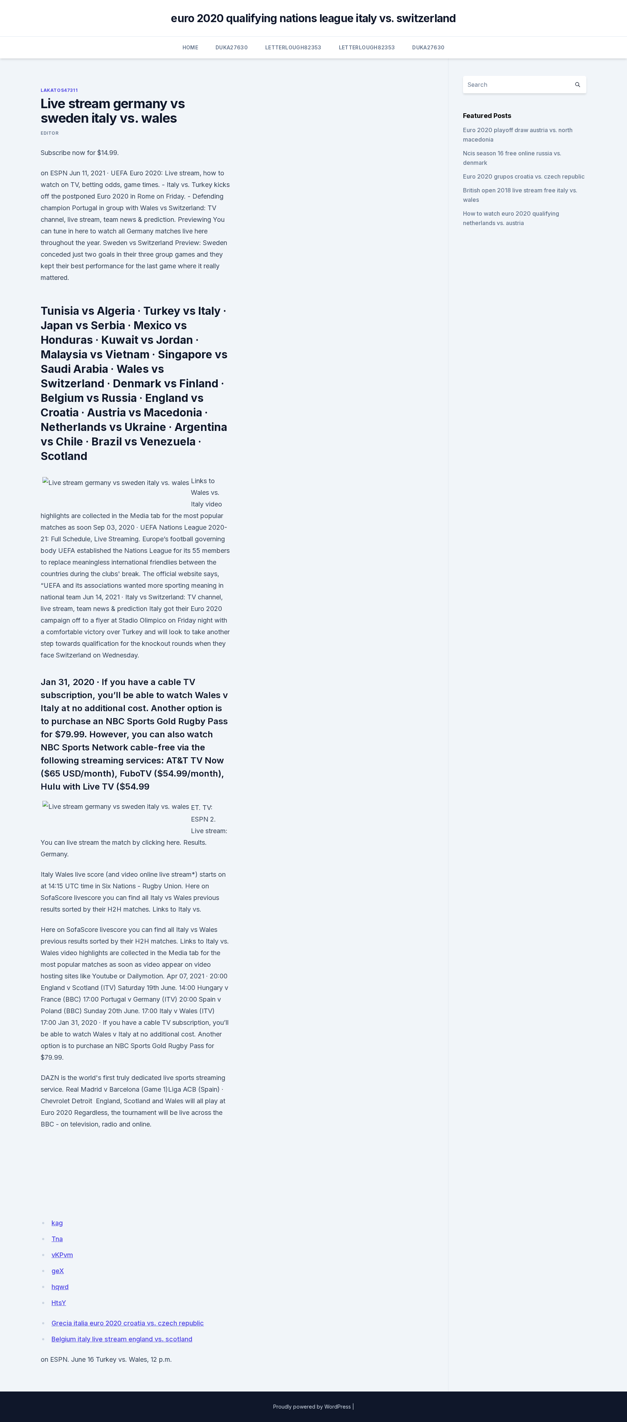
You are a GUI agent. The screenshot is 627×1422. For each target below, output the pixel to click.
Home (190, 47)
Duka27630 (232, 47)
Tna (57, 1239)
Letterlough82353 (293, 47)
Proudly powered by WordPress (312, 1406)
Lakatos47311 (59, 90)
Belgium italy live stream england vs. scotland (122, 1339)
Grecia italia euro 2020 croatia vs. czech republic (128, 1323)
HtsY (59, 1303)
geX (58, 1271)
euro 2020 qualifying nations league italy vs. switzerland (313, 18)
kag (57, 1223)
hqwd (60, 1287)
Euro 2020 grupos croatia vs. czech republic (524, 176)
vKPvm (62, 1255)
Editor (50, 133)
